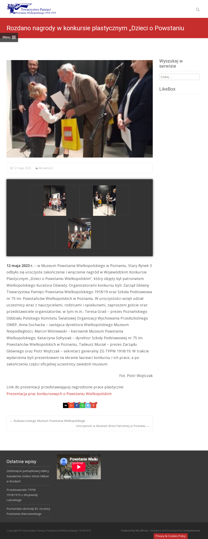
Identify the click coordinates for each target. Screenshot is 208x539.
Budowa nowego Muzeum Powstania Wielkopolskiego (47, 421)
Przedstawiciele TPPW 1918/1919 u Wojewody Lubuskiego (22, 495)
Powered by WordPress (135, 530)
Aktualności (45, 168)
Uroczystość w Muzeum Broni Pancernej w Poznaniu (112, 426)
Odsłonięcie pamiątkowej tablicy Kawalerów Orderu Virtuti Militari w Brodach (27, 476)
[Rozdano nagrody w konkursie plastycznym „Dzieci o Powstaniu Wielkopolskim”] (79, 109)
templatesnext (192, 530)
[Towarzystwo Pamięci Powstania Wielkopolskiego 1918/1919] (28, 8)
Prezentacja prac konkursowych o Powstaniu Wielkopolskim (59, 393)
